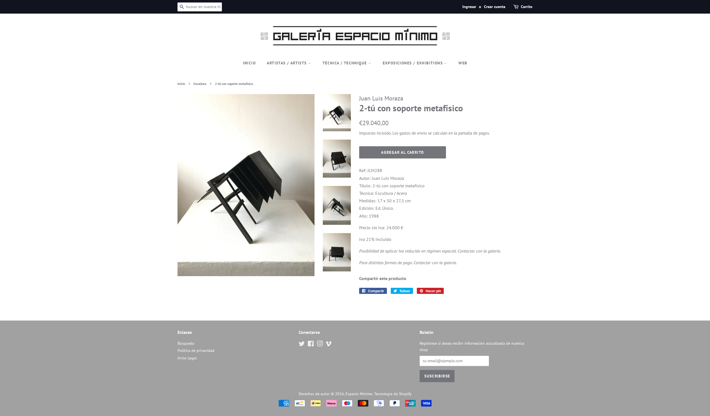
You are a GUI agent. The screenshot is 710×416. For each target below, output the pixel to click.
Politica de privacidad (196, 350)
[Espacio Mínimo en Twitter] (302, 344)
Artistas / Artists (287, 62)
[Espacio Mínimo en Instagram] (320, 344)
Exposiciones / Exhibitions (413, 62)
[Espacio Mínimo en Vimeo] (329, 344)
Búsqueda (186, 343)
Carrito (526, 6)
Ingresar (469, 6)
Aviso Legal (187, 358)
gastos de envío (413, 133)
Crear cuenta (494, 6)
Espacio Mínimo (359, 393)
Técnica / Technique (345, 62)
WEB (462, 62)
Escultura (200, 84)
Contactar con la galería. (479, 251)
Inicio (249, 62)
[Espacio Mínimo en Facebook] (311, 344)
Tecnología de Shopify (393, 393)
